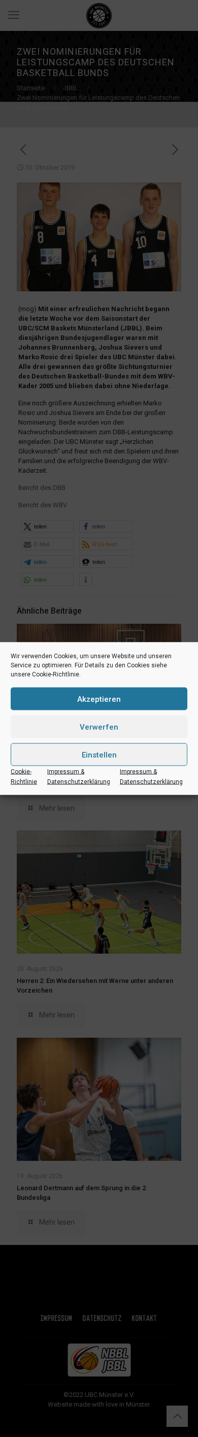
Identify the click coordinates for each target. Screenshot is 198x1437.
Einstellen (99, 754)
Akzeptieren (99, 698)
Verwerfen (99, 726)
